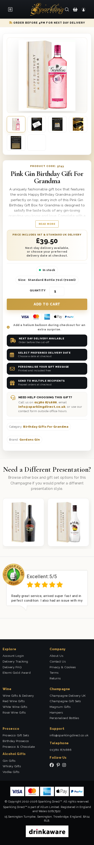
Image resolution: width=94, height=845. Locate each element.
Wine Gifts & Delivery (18, 695)
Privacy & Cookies (63, 667)
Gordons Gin (29, 439)
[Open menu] (11, 9)
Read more (47, 223)
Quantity (38, 290)
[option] (47, 587)
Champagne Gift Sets (65, 701)
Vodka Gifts (11, 772)
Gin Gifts (9, 760)
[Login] (83, 9)
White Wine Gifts (15, 707)
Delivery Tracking (15, 661)
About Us (56, 655)
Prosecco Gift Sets (16, 735)
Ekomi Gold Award (17, 672)
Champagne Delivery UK (68, 695)
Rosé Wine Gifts (14, 712)
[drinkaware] (47, 831)
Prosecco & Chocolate (19, 746)
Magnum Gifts (60, 707)
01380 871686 (45, 402)
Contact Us (58, 661)
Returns (55, 678)
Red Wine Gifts (13, 701)
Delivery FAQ (12, 667)
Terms (54, 672)
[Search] (67, 9)
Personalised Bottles (64, 718)
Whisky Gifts (12, 766)
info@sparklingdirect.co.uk (41, 406)
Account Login (13, 655)
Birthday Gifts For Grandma (45, 426)
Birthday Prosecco (16, 741)
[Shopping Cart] (75, 9)
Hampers (56, 712)
